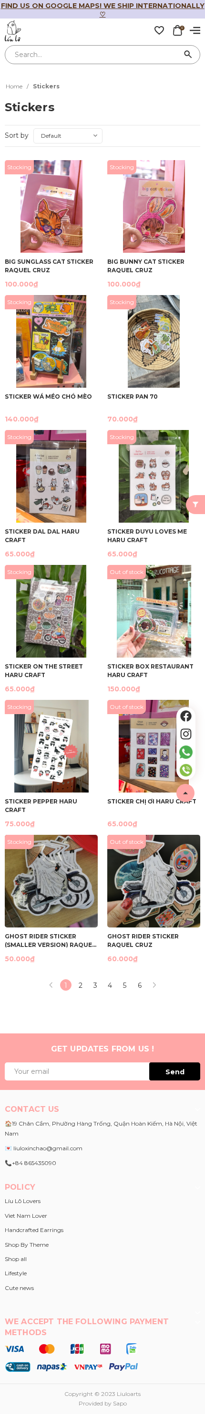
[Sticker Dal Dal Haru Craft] (51, 476)
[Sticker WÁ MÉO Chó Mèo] (51, 341)
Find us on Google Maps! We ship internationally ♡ (103, 10)
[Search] (188, 54)
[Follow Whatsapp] (185, 752)
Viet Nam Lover (26, 1215)
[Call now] (185, 770)
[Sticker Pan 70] (153, 341)
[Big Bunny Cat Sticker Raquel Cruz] (153, 206)
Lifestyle (16, 1273)
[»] (154, 985)
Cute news (19, 1287)
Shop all (16, 1258)
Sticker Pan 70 (132, 396)
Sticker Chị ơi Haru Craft (151, 801)
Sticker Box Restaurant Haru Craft (150, 670)
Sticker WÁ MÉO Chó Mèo (48, 396)
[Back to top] (185, 793)
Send (174, 1072)
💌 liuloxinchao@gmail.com (43, 1148)
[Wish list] (159, 30)
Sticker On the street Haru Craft (44, 670)
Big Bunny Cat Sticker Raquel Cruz (145, 265)
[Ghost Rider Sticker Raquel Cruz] (153, 881)
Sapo (120, 1403)
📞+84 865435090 (30, 1162)
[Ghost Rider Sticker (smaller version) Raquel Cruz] (51, 881)
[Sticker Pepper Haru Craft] (51, 746)
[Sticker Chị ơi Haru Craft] (153, 746)
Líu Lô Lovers (23, 1200)
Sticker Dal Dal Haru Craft (42, 535)
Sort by (17, 135)
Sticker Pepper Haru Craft (41, 805)
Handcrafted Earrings (34, 1229)
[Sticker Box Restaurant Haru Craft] (153, 611)
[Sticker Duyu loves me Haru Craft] (153, 476)
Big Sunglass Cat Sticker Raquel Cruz (49, 265)
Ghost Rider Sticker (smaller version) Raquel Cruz (50, 940)
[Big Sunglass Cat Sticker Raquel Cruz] (51, 206)
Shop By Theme (27, 1244)
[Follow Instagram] (185, 734)
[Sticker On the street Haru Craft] (51, 611)
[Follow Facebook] (185, 716)
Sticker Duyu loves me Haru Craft (147, 535)
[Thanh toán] (71, 1357)
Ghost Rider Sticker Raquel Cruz (143, 940)
